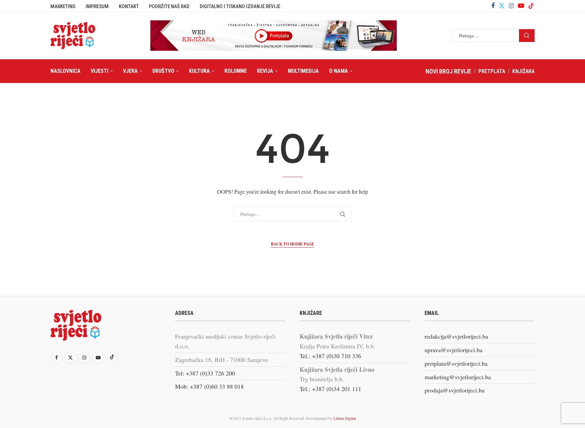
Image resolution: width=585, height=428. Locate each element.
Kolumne (235, 71)
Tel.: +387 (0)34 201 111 (330, 389)
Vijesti (99, 71)
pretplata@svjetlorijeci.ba (456, 363)
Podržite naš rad (169, 6)
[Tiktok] (531, 5)
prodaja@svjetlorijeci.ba (454, 390)
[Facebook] (493, 5)
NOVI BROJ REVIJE (448, 71)
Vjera (130, 71)
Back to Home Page (292, 244)
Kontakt (129, 6)
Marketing (62, 6)
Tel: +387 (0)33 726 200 (205, 373)
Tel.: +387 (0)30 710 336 (330, 356)
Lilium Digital (344, 418)
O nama (338, 71)
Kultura (199, 71)
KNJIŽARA (523, 71)
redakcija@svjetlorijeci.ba (456, 336)
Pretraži (527, 35)
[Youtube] (521, 5)
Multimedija (303, 71)
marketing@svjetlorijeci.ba (458, 377)
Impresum (97, 6)
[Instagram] (511, 5)
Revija (265, 71)
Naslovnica (65, 71)
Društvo (163, 71)
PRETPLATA (491, 71)
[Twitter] (501, 5)
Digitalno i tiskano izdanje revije (240, 6)
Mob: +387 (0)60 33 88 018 (209, 386)
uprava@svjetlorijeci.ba (453, 350)
